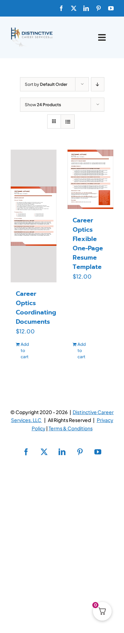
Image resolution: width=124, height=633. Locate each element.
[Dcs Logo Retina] (31, 29)
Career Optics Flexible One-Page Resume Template (88, 243)
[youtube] (111, 8)
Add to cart (25, 350)
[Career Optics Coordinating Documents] (33, 216)
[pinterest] (98, 8)
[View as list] (67, 121)
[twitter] (73, 8)
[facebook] (61, 8)
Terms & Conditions (71, 428)
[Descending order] (97, 84)
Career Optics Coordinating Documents (36, 307)
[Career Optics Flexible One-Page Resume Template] (90, 179)
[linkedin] (86, 8)
